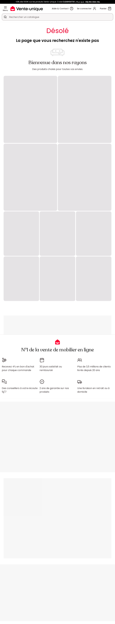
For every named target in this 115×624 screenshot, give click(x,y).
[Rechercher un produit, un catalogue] (5, 17)
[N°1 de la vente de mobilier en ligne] (26, 8)
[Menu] (5, 7)
